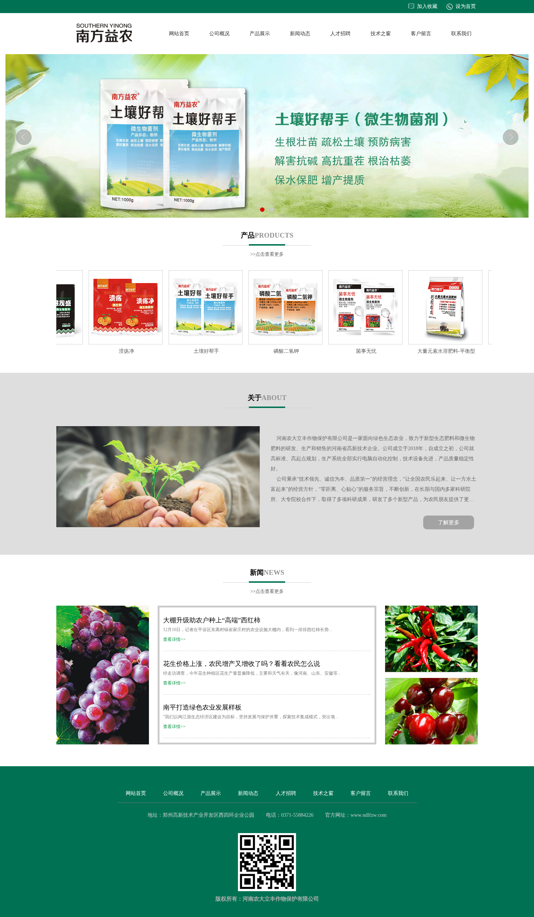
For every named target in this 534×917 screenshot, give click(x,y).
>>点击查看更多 (267, 254)
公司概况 (219, 33)
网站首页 (179, 33)
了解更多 (449, 522)
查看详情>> (174, 639)
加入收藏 (427, 6)
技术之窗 (381, 33)
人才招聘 (340, 33)
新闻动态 (300, 33)
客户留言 (421, 33)
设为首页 (466, 6)
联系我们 (461, 33)
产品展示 (260, 33)
